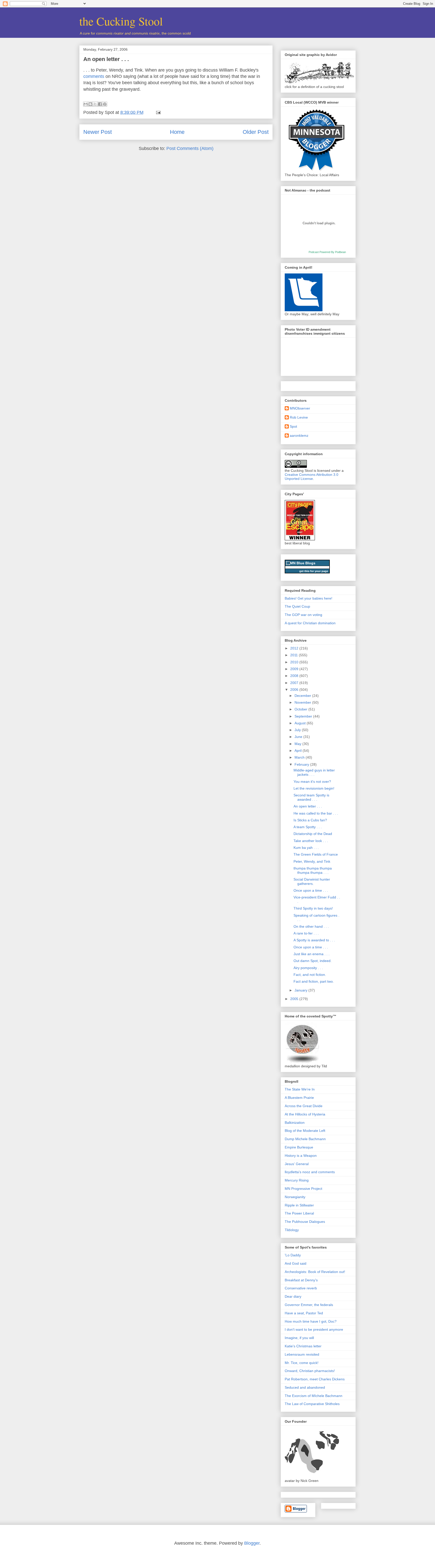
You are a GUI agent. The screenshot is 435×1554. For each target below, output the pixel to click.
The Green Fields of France (316, 854)
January (301, 990)
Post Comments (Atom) (189, 148)
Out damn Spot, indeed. (313, 961)
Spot (293, 426)
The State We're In (300, 1089)
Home (177, 132)
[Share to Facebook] (99, 104)
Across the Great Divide (303, 1106)
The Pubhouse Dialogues (305, 1222)
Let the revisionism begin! (314, 788)
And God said (295, 1263)
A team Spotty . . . (308, 827)
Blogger (252, 1543)
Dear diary (293, 1296)
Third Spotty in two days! (313, 908)
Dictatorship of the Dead (313, 834)
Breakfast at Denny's (301, 1280)
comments (93, 76)
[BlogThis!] (90, 104)
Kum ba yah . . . (306, 848)
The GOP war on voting (303, 615)
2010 (294, 662)
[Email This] (85, 104)
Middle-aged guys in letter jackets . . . (314, 772)
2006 (294, 690)
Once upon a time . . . (311, 890)
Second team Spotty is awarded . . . (311, 797)
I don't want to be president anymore (314, 1329)
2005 (294, 999)
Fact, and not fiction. (310, 975)
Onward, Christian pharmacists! (310, 1371)
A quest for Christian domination (310, 623)
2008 (294, 676)
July (298, 730)
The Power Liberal (299, 1213)
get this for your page (313, 571)
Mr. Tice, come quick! (301, 1363)
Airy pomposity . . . (308, 968)
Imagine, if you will (299, 1338)
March (300, 757)
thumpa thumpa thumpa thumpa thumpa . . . (313, 870)
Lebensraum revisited (302, 1354)
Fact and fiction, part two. (314, 981)
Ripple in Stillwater (299, 1205)
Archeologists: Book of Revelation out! (315, 1272)
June (299, 737)
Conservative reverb (301, 1288)
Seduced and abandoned (305, 1387)
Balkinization (295, 1123)
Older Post (256, 132)
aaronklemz (299, 435)
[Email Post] (157, 112)
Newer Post (97, 132)
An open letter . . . (106, 59)
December (303, 696)
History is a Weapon (301, 1156)
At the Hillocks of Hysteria (305, 1114)
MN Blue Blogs (302, 563)
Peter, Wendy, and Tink (312, 861)
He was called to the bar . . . (316, 813)
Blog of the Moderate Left (305, 1131)
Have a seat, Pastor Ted (304, 1313)
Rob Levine (299, 417)
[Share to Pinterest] (104, 104)
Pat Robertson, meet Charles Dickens (315, 1379)
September (304, 716)
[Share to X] (95, 104)
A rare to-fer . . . (306, 933)
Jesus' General (297, 1164)
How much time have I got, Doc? (311, 1321)
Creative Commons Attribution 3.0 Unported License (311, 477)
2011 (294, 655)
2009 (294, 669)
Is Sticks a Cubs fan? (310, 820)
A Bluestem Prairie (299, 1098)
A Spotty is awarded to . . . (314, 940)
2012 (294, 648)
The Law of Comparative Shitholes (312, 1404)
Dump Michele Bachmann (305, 1139)
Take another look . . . (311, 841)
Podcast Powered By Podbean (327, 252)
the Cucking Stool (121, 21)
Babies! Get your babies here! (308, 598)
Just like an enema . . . (312, 954)
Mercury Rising (297, 1180)
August (301, 723)
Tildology (292, 1230)
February (302, 764)
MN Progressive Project (303, 1189)
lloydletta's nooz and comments (310, 1172)
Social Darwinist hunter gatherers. (312, 881)
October (301, 709)
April (299, 751)
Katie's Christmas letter (303, 1346)
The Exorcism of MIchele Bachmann (313, 1396)
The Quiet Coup (297, 606)
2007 (294, 683)
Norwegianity (295, 1197)
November (303, 702)
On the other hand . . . (311, 926)
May (298, 744)
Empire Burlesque (299, 1147)
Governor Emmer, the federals (309, 1305)
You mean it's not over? (312, 782)
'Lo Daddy (293, 1255)
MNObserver (300, 408)
